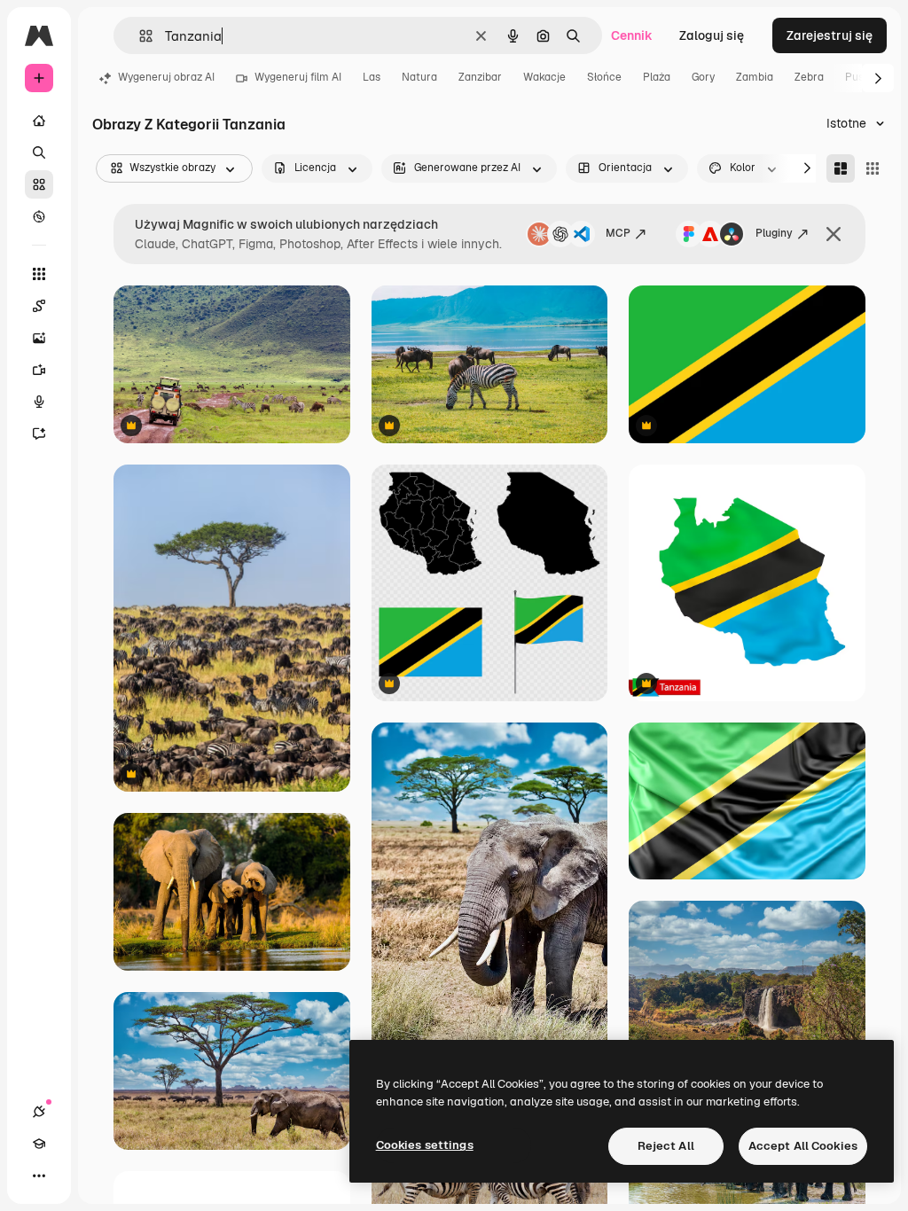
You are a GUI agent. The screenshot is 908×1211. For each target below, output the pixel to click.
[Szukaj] (39, 152)
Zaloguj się (711, 35)
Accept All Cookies (802, 1145)
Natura (419, 77)
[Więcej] (39, 1175)
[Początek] (39, 120)
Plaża (656, 77)
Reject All (666, 1145)
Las (371, 77)
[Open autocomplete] (138, 36)
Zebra (809, 77)
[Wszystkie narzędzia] (39, 274)
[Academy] (39, 1143)
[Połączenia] (39, 1112)
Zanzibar (480, 77)
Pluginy (774, 233)
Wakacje (544, 77)
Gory (703, 77)
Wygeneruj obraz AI (166, 77)
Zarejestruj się (830, 35)
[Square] (872, 168)
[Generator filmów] (39, 369)
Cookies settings (425, 1144)
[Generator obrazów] (39, 338)
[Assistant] (39, 433)
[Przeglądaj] (39, 216)
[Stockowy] (39, 184)
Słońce (604, 77)
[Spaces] (39, 306)
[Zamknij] (833, 234)
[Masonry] (840, 168)
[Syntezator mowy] (39, 401)
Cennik (632, 35)
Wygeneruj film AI (297, 77)
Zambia (754, 77)
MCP (618, 233)
